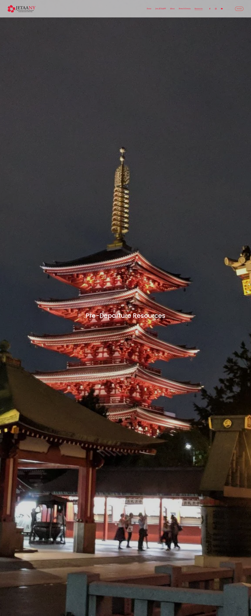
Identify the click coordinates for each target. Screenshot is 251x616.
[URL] (228, 9)
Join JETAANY (160, 9)
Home (149, 9)
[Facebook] (210, 9)
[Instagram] (216, 9)
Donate (239, 9)
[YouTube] (222, 9)
